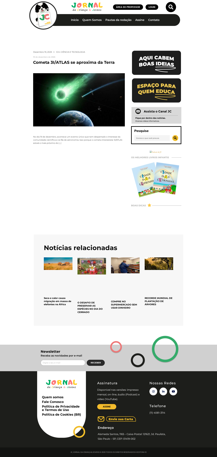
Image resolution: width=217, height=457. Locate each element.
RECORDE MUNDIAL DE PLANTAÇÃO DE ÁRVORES (158, 301)
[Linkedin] (163, 391)
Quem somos (52, 397)
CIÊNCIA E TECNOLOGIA (73, 52)
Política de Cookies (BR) (61, 414)
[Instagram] (153, 391)
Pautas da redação (118, 20)
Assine (139, 20)
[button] (171, 7)
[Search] (175, 138)
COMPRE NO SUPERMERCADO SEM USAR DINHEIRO (124, 304)
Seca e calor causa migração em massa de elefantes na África (57, 301)
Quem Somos (92, 20)
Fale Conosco (53, 402)
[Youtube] (173, 391)
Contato (153, 20)
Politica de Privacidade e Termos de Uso (61, 408)
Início (75, 20)
